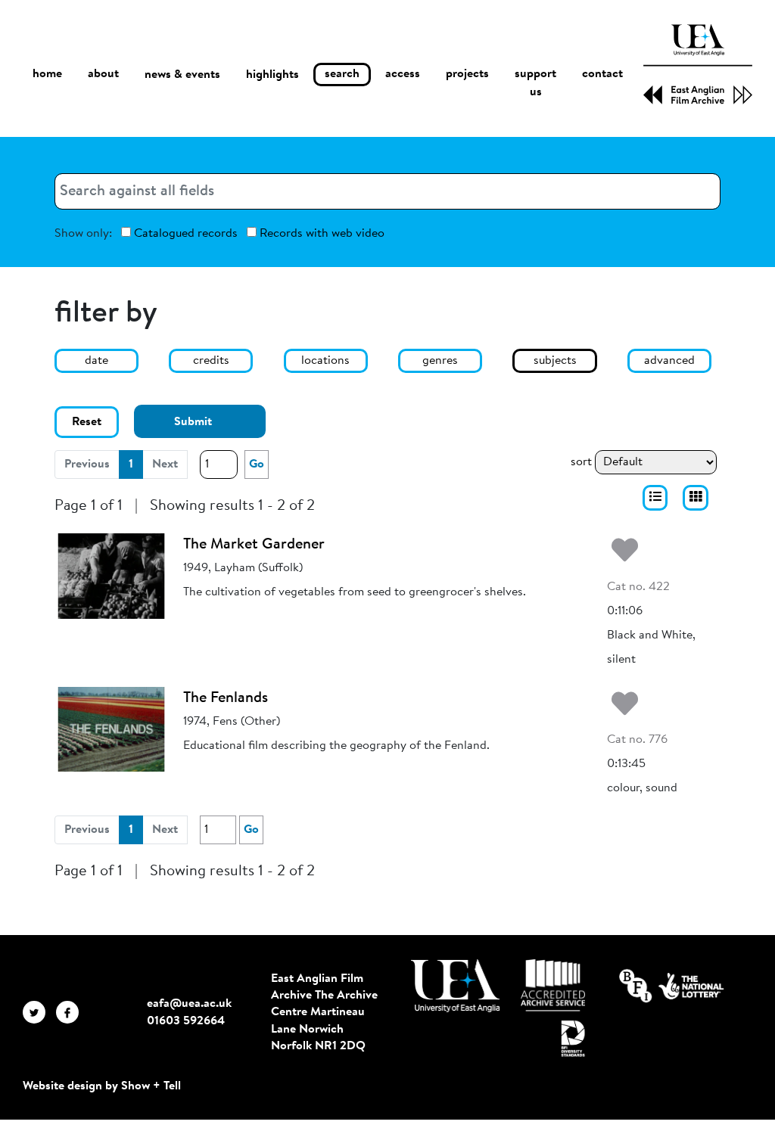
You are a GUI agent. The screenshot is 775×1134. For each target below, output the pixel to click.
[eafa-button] (655, 498)
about (103, 74)
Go (256, 464)
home (47, 74)
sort (581, 462)
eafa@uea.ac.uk (189, 1004)
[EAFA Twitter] (39, 1012)
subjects (555, 361)
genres (440, 361)
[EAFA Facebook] (71, 1012)
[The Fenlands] (111, 729)
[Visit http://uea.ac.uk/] (455, 985)
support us (535, 83)
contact (602, 74)
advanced (669, 361)
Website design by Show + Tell (102, 1086)
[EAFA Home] (697, 64)
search (342, 74)
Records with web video (320, 234)
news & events (182, 75)
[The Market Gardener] (111, 576)
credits (211, 361)
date (96, 361)
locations (325, 361)
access (402, 74)
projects (467, 74)
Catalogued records (184, 234)
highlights (272, 75)
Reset (86, 422)
